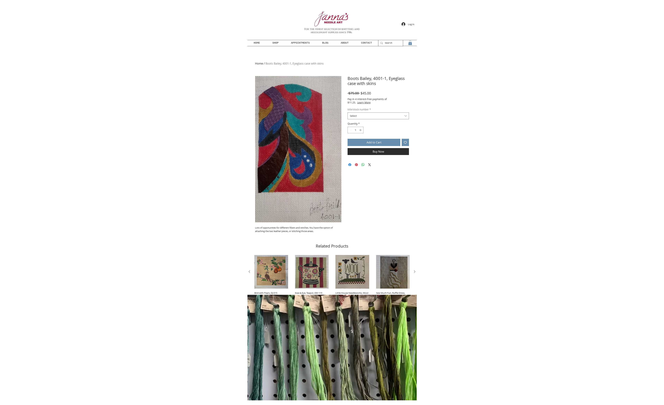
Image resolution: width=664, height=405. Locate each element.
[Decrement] (350, 130)
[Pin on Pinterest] (356, 165)
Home (259, 63)
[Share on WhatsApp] (363, 165)
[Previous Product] (249, 272)
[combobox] (378, 115)
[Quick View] (271, 272)
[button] (410, 42)
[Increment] (361, 130)
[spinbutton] (355, 130)
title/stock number (359, 109)
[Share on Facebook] (350, 165)
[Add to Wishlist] (405, 142)
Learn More (376, 102)
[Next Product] (415, 272)
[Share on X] (369, 165)
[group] (332, 283)
